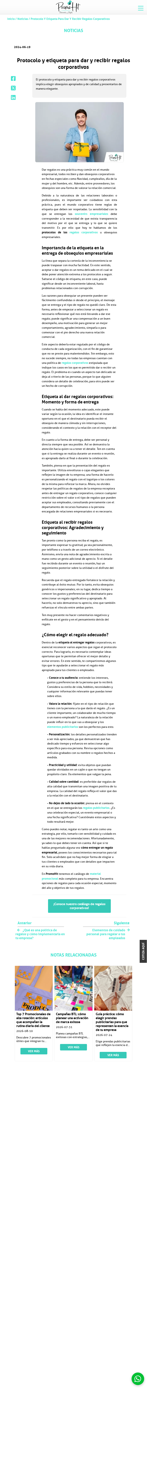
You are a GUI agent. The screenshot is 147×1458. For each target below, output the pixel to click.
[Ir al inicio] (68, 7)
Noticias (23, 19)
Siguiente (121, 923)
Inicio (11, 19)
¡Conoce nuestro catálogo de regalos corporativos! (79, 906)
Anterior (25, 923)
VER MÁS (34, 1051)
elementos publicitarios (62, 727)
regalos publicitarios (96, 808)
